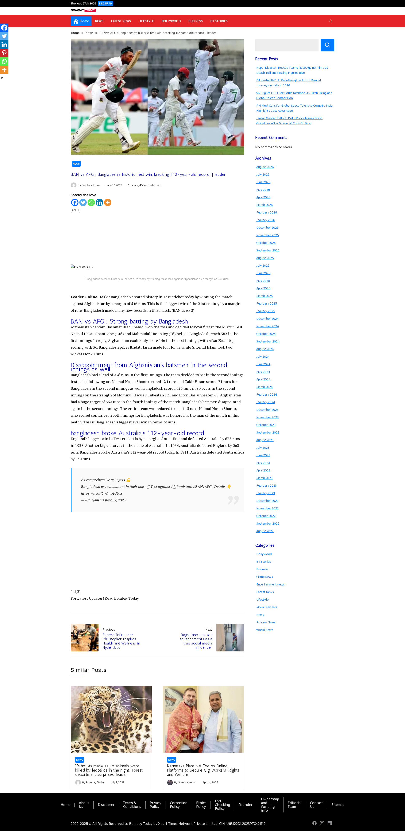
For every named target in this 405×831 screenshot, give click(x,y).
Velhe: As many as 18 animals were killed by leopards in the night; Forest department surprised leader (109, 770)
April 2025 (263, 288)
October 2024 (266, 334)
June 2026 (263, 182)
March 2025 (264, 296)
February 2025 (266, 303)
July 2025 (263, 265)
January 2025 (265, 311)
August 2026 (265, 167)
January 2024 (265, 402)
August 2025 (265, 258)
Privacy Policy (155, 805)
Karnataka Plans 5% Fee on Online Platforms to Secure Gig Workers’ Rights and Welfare (203, 770)
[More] (107, 202)
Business (195, 21)
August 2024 (265, 349)
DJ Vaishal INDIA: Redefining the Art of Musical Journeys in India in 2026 (288, 83)
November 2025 (267, 235)
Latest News (121, 21)
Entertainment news (270, 584)
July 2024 (263, 356)
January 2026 (265, 220)
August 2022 (265, 531)
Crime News (264, 577)
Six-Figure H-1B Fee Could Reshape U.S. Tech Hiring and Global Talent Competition (294, 95)
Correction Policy (179, 805)
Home (65, 805)
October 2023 (265, 425)
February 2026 (266, 212)
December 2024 (267, 318)
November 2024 (267, 326)
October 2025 (266, 243)
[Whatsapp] (91, 202)
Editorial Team (294, 805)
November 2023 (267, 417)
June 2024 (263, 364)
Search (327, 45)
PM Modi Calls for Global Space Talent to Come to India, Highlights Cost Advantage (294, 108)
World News (264, 630)
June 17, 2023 (115, 499)
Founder (245, 805)
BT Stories (219, 21)
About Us (84, 805)
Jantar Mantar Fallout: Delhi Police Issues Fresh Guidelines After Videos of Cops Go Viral (289, 121)
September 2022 (267, 523)
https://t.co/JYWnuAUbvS (101, 493)
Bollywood (171, 21)
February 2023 (266, 485)
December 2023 (267, 409)
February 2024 (266, 394)
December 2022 (267, 500)
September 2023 (267, 432)
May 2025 (263, 280)
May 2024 (263, 372)
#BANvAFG (202, 486)
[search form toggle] (330, 21)
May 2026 (263, 189)
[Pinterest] (4, 53)
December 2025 (267, 227)
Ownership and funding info (270, 805)
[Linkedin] (99, 202)
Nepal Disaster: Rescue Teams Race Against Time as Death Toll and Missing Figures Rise (292, 70)
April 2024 (263, 379)
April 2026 (263, 197)
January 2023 (265, 493)
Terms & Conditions (132, 805)
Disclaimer (106, 805)
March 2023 (264, 478)
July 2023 (262, 447)
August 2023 (265, 440)
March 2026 (264, 205)
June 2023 (263, 455)
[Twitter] (83, 202)
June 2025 (263, 273)
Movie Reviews (266, 607)
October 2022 (265, 516)
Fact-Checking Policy (222, 805)
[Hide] (1, 78)
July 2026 (263, 174)
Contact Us (316, 805)
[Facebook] (74, 202)
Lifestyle (146, 21)
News (99, 21)
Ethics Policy (201, 805)
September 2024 (267, 341)
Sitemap (338, 805)
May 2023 (263, 463)
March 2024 (264, 387)
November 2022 (267, 508)
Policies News (265, 622)
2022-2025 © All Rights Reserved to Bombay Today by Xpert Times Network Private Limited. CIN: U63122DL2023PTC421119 (168, 824)
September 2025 (267, 250)
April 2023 (263, 470)
